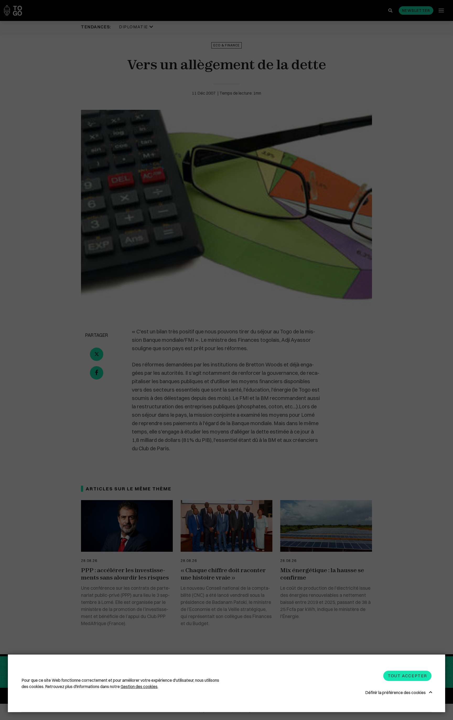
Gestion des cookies (139, 686)
